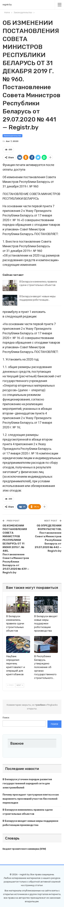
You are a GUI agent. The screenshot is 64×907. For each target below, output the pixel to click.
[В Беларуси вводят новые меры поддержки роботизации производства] (10, 300)
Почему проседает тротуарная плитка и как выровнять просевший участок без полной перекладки (31, 798)
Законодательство (12, 136)
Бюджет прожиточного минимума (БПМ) (24, 849)
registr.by (7, 4)
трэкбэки (40, 705)
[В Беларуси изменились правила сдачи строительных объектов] (10, 285)
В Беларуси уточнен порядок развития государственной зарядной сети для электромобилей (27, 783)
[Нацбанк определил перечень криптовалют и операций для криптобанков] (18, 644)
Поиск (6, 717)
